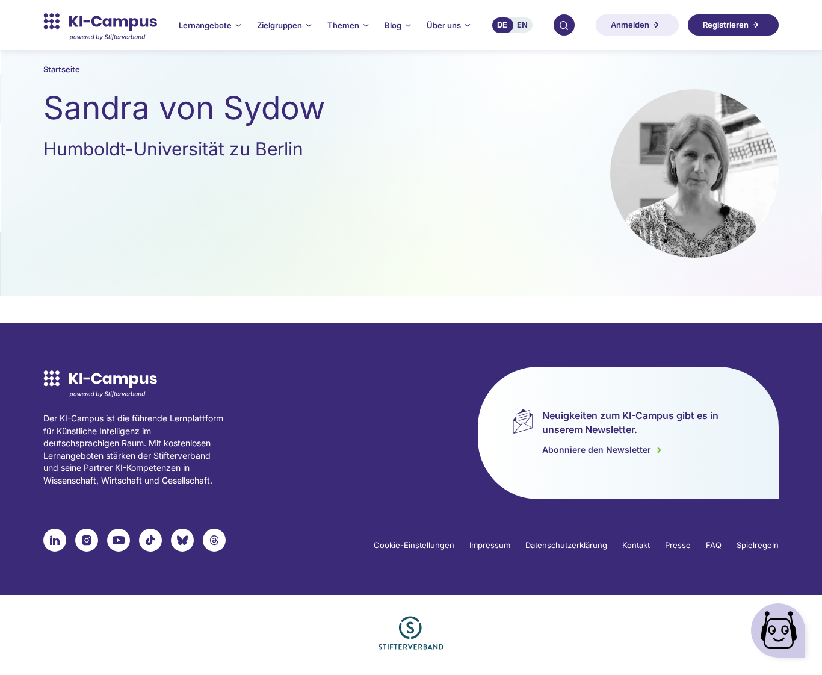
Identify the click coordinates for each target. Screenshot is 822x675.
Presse (678, 545)
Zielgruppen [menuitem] (279, 25)
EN (522, 25)
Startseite (61, 69)
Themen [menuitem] (343, 25)
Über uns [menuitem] (444, 25)
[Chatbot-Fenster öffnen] (780, 633)
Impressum (489, 545)
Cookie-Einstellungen (414, 545)
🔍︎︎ (564, 25)
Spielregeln (758, 545)
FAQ (714, 545)
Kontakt (636, 545)
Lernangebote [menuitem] (205, 25)
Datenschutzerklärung (566, 545)
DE (502, 25)
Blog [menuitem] (393, 25)
